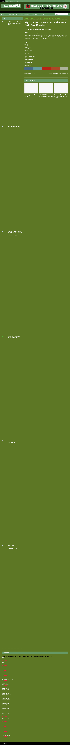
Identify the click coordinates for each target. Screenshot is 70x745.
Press (22, 1)
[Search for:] (61, 14)
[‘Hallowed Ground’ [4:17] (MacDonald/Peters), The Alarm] (61, 88)
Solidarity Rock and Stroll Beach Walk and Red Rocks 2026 (14, 23)
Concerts (12, 12)
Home (2, 12)
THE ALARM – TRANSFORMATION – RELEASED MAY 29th (13, 547)
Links (7, 1)
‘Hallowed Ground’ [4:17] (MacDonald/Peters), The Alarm (61, 96)
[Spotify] (69, 1)
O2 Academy (10, 679)
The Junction (9, 730)
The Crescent (6, 669)
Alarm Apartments (54, 12)
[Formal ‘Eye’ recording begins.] (31, 88)
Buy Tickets (4, 660)
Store (62, 12)
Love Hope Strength (14, 1)
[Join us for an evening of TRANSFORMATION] (4, 387)
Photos (2, 1)
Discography (30, 12)
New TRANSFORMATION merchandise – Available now (15, 127)
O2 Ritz (8, 699)
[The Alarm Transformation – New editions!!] (4, 491)
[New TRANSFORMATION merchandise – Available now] (4, 177)
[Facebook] (63, 1)
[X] (66, 1)
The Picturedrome (9, 664)
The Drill (6, 720)
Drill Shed (7, 689)
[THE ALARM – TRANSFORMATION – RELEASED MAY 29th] (4, 596)
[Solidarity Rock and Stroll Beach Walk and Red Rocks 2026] (4, 72)
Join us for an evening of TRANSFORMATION (14, 336)
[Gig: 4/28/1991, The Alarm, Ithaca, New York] (46, 88)
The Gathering (20, 12)
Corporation (8, 674)
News (7, 12)
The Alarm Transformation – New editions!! (15, 441)
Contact (38, 12)
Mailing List (45, 12)
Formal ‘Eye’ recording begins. (30, 95)
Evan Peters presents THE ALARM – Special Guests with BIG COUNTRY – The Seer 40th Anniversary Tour (15, 233)
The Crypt (10, 658)
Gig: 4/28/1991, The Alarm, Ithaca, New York (46, 95)
